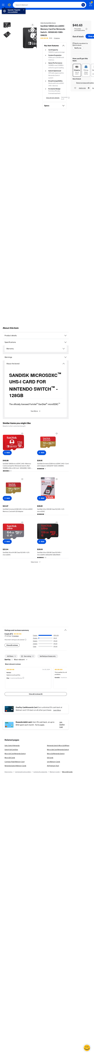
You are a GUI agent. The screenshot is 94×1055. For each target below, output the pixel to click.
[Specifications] (65, 342)
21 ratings (57, 38)
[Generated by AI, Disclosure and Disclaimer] (69, 98)
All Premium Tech (53, 766)
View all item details (52, 98)
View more (34, 562)
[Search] (83, 5)
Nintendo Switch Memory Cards (15, 766)
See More (34, 411)
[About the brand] (63, 363)
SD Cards (50, 758)
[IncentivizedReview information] (23, 678)
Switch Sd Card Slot (11, 749)
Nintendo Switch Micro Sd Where (58, 745)
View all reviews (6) (36, 694)
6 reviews (15, 636)
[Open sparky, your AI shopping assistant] (86, 1047)
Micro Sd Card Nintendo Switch (15, 753)
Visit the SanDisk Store (48, 23)
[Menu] (4, 5)
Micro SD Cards (10, 758)
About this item (11, 328)
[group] (50, 38)
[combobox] (49, 5)
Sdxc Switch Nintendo (12, 745)
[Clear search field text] (80, 5)
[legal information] (86, 29)
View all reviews (12, 645)
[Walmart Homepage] (9, 5)
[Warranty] (63, 349)
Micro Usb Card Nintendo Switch (58, 749)
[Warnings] (65, 357)
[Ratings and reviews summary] (65, 629)
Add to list (82, 88)
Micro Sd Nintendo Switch (56, 753)
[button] (28, 38)
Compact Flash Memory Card (14, 762)
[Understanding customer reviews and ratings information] (25, 640)
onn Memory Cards (53, 762)
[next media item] (32, 36)
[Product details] (65, 335)
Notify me (77, 48)
